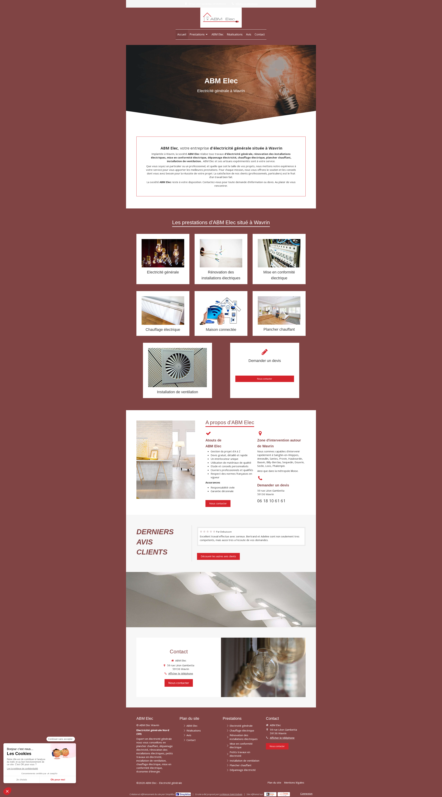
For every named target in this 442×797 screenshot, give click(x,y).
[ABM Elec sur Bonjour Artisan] (270, 794)
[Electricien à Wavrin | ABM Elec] (221, 17)
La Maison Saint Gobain (230, 794)
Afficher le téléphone (247, 3)
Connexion (306, 793)
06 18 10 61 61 (271, 501)
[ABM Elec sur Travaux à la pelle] (284, 794)
